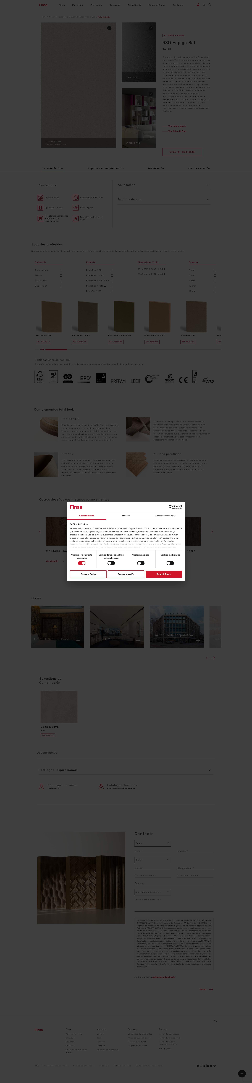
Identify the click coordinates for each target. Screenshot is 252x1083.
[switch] (111, 563)
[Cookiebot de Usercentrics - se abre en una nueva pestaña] (170, 507)
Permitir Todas (163, 574)
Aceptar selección (126, 574)
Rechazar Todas (88, 574)
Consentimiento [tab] (86, 516)
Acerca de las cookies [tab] (165, 516)
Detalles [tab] (126, 516)
